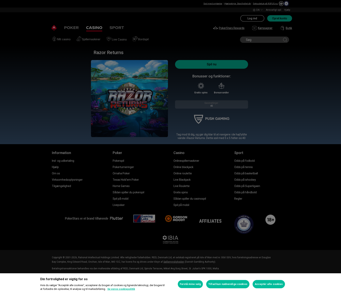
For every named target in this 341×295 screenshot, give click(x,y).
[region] (170, 284)
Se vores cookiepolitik (121, 288)
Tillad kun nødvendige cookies (227, 284)
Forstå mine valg (190, 284)
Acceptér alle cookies (269, 284)
